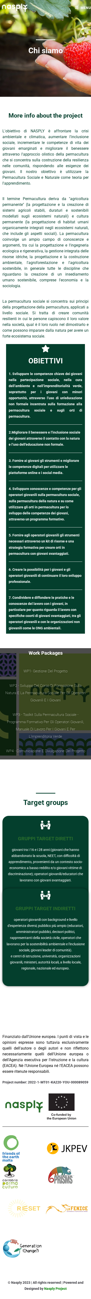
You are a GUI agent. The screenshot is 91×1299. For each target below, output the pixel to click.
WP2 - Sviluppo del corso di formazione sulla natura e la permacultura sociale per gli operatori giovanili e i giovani (45, 692)
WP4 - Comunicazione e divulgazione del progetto (45, 751)
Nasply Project (55, 1289)
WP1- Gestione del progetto (45, 671)
